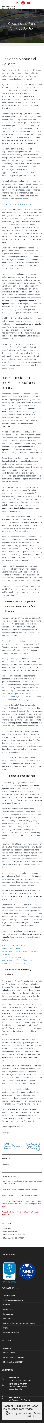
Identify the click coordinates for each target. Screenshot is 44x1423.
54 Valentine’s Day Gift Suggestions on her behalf (20, 1195)
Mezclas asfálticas (10, 1231)
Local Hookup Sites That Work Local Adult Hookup (20, 1189)
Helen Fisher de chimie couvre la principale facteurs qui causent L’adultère (22, 1182)
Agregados (7, 1228)
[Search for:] (22, 1164)
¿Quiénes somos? (9, 1295)
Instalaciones (8, 1314)
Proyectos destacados (11, 1332)
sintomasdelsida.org (10, 697)
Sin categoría (6, 1133)
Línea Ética (7, 1318)
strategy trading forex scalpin (13, 963)
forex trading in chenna (11, 948)
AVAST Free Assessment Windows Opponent (12, 1146)
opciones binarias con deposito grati (16, 204)
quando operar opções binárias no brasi (17, 960)
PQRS (5, 1328)
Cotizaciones (8, 1309)
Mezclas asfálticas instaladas (14, 1234)
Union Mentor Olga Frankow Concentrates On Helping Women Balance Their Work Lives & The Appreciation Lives (21, 1203)
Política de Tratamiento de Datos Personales (19, 1323)
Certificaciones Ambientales (13, 1300)
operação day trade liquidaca (13, 957)
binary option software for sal (13, 945)
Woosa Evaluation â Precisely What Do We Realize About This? (33, 1147)
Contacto (6, 1305)
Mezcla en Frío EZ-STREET (13, 1238)
